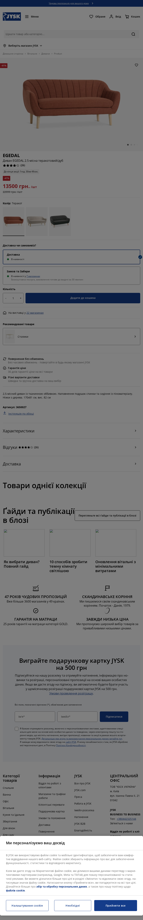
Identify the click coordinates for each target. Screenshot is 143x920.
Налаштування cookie (27, 905)
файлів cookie (15, 890)
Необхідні (73, 905)
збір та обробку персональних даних (61, 886)
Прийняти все (116, 905)
